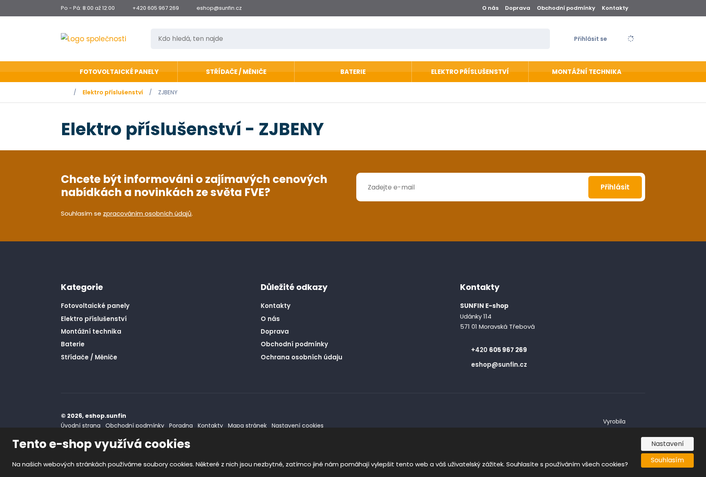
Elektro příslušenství (470, 71)
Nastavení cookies (298, 425)
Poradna (181, 425)
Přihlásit (615, 187)
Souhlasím (667, 460)
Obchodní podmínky (566, 8)
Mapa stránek (247, 425)
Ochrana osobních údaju (301, 357)
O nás (490, 8)
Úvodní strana (81, 425)
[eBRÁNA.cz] (638, 422)
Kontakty (615, 8)
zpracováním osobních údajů (147, 213)
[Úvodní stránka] (100, 39)
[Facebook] (642, 8)
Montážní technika (586, 71)
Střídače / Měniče (236, 71)
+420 (499, 349)
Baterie (353, 71)
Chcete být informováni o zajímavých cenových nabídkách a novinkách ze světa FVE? (194, 186)
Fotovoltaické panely (119, 71)
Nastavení (667, 443)
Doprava (517, 8)
